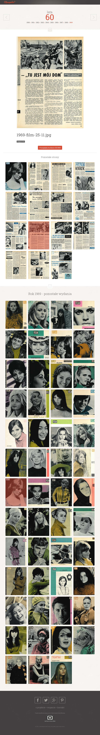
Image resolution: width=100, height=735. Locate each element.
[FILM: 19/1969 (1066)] (61, 433)
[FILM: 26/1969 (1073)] (38, 492)
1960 (28, 22)
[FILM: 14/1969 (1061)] (38, 404)
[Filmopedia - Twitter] (46, 700)
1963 (42, 22)
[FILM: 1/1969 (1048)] (16, 315)
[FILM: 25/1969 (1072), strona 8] (84, 206)
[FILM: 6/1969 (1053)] (38, 344)
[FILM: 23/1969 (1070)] (61, 463)
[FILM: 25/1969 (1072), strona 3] (61, 176)
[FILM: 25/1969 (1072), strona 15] (38, 265)
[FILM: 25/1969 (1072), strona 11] (38, 235)
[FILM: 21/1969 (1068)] (16, 463)
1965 (51, 22)
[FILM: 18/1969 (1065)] (38, 433)
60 (49, 17)
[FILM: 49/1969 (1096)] (84, 640)
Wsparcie (51, 707)
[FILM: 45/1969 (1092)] (84, 611)
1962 (37, 22)
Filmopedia (11, 2)
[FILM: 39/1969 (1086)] (38, 581)
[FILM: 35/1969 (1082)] (38, 551)
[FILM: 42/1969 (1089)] (16, 611)
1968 (66, 22)
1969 (71, 22)
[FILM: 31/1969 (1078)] (38, 522)
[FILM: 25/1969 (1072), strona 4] (84, 176)
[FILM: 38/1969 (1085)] (16, 581)
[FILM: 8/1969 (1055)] (84, 344)
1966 (56, 22)
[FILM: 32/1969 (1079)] (61, 522)
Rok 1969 (34, 294)
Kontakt (60, 707)
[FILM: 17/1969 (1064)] (16, 433)
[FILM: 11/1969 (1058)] (61, 374)
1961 (32, 22)
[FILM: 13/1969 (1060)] (16, 404)
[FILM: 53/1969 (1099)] (61, 670)
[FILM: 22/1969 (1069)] (38, 463)
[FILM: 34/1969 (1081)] (16, 551)
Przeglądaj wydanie (50, 148)
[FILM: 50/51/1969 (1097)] (16, 670)
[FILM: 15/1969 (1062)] (61, 404)
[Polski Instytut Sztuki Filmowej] (50, 718)
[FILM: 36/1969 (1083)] (61, 551)
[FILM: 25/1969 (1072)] (16, 492)
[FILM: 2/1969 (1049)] (38, 315)
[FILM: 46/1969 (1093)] (16, 640)
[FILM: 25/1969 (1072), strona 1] (16, 176)
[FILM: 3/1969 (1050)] (61, 315)
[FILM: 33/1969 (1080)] (84, 522)
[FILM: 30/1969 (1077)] (16, 522)
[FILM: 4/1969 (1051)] (84, 315)
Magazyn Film (20, 141)
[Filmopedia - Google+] (54, 700)
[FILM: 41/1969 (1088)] (84, 581)
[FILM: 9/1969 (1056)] (16, 374)
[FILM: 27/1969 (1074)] (61, 492)
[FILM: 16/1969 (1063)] (84, 404)
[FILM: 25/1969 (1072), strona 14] (16, 265)
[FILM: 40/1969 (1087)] (61, 581)
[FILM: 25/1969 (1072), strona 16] (61, 265)
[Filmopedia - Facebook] (38, 700)
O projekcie (40, 707)
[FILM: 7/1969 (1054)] (61, 344)
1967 (61, 22)
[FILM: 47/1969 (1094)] (38, 640)
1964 (47, 22)
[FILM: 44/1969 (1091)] (61, 611)
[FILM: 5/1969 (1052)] (16, 344)
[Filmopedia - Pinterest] (62, 700)
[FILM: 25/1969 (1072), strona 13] (84, 235)
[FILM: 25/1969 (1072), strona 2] (38, 176)
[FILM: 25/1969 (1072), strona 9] (16, 235)
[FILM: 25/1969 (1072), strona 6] (38, 206)
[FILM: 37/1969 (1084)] (84, 551)
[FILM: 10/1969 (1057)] (38, 374)
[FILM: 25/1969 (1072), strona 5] (16, 206)
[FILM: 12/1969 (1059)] (84, 374)
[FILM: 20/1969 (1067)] (84, 433)
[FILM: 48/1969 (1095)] (61, 640)
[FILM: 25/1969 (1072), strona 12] (61, 235)
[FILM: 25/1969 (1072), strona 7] (61, 206)
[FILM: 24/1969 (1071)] (84, 463)
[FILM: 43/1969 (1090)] (38, 611)
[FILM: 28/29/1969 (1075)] (84, 492)
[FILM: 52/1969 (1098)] (38, 670)
